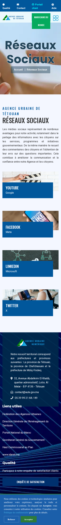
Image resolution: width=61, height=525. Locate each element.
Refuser (11, 519)
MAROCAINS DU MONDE (41, 21)
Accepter (28, 519)
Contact (21, 8)
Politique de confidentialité (16, 512)
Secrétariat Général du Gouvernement (23, 440)
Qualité (6, 8)
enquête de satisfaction (30, 482)
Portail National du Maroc (16, 432)
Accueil (18, 69)
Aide (54, 8)
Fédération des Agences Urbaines (21, 414)
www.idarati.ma (11, 454)
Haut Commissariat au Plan (17, 447)
